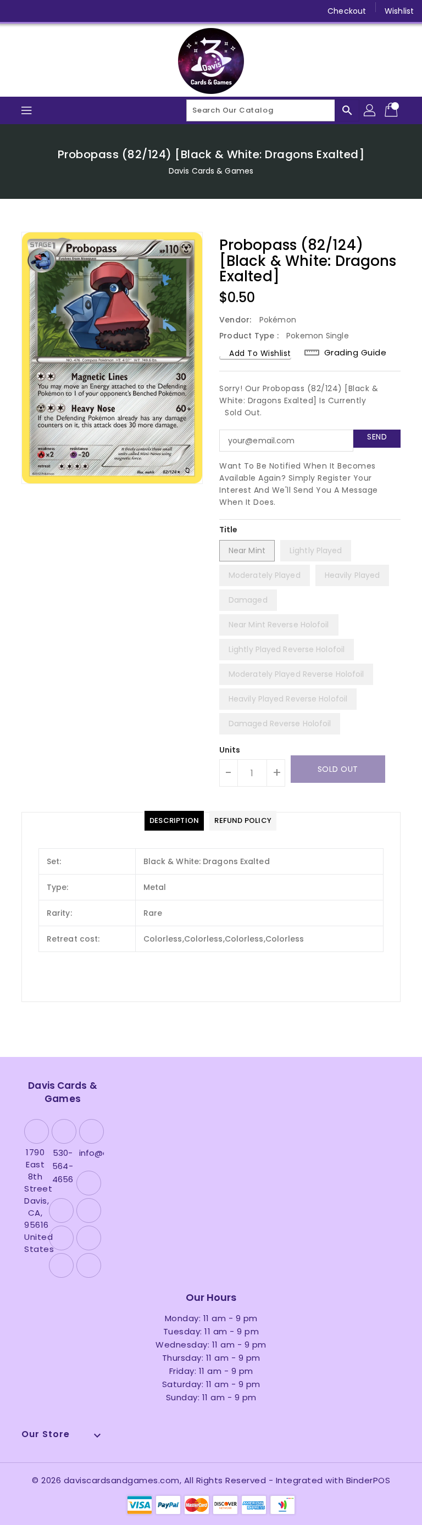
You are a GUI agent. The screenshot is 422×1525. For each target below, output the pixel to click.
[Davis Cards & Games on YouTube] (80, 11)
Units (230, 750)
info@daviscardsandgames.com (90, 1153)
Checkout (346, 10)
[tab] (174, 821)
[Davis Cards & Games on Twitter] (38, 11)
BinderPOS (368, 1480)
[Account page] (370, 110)
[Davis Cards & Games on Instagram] (59, 11)
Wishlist (399, 10)
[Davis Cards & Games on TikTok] (143, 11)
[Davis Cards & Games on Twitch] (122, 11)
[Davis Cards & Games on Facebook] (17, 11)
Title (228, 529)
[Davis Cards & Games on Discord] (101, 11)
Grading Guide (355, 352)
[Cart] (392, 110)
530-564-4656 (62, 1166)
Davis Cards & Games (211, 170)
